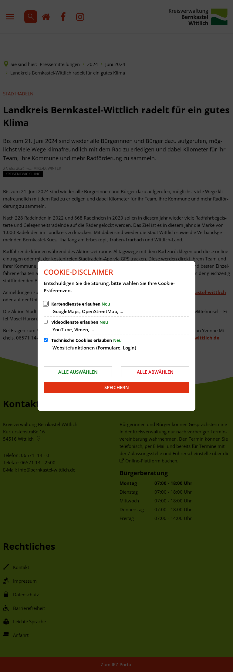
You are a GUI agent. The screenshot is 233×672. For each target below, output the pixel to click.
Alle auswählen (78, 372)
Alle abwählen (155, 372)
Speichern (116, 387)
